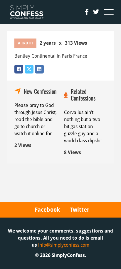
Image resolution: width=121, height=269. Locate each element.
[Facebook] (18, 69)
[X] (29, 69)
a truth (25, 43)
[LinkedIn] (39, 69)
